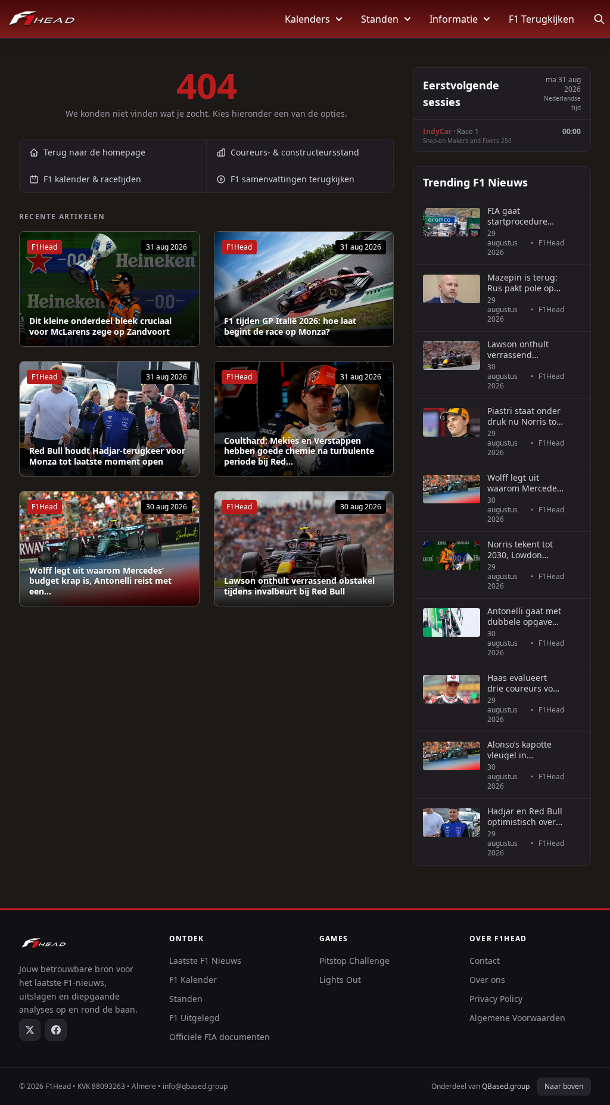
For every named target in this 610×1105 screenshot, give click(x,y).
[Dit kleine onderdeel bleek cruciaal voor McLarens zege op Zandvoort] (109, 289)
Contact (484, 960)
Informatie (454, 19)
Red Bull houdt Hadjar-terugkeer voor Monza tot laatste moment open (107, 456)
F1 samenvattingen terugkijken (292, 179)
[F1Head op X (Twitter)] (30, 1030)
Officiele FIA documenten (219, 1036)
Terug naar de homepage (94, 152)
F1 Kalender (193, 979)
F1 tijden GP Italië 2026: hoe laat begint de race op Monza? (290, 326)
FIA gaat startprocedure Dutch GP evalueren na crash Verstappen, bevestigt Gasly (523, 216)
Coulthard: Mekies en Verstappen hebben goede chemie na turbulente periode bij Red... (299, 451)
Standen (380, 19)
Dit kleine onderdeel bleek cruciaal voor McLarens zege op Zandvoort (100, 326)
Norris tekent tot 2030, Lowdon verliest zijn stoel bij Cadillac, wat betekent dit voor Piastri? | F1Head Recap (521, 549)
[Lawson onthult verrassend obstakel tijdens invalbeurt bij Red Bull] (304, 548)
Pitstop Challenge (354, 960)
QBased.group (506, 1086)
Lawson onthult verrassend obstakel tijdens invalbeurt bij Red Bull (299, 585)
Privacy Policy (495, 998)
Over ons (487, 979)
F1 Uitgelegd (194, 1017)
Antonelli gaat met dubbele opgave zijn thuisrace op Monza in (524, 616)
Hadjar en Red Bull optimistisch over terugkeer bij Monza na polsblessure (524, 816)
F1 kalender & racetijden (92, 179)
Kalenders (307, 19)
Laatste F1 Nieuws (205, 960)
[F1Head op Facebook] (56, 1030)
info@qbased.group (195, 1086)
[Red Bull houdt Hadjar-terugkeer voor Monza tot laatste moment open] (109, 419)
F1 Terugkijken (541, 19)
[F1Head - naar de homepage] (42, 19)
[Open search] (599, 19)
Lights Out (340, 979)
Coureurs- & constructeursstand (295, 152)
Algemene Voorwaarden (517, 1017)
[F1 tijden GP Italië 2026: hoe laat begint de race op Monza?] (304, 289)
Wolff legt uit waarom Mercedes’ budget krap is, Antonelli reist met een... (100, 581)
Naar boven (563, 1086)
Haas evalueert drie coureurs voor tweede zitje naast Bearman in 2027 (524, 683)
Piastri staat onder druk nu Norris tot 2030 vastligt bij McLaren (524, 416)
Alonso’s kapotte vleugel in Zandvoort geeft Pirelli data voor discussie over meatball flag (519, 749)
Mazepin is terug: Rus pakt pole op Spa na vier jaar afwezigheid (522, 282)
